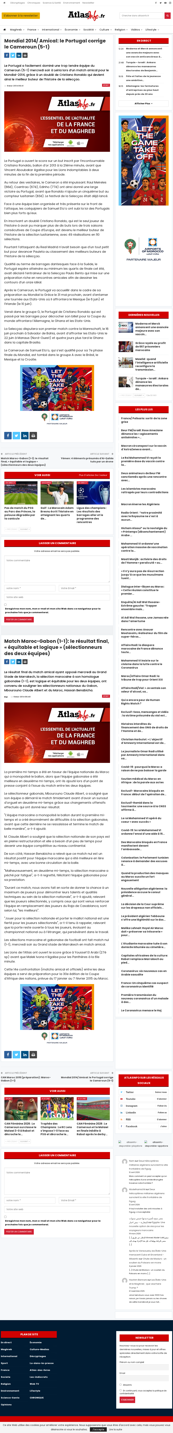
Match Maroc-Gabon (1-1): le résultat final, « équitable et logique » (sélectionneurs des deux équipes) (24, 462)
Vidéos (135, 29)
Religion (120, 29)
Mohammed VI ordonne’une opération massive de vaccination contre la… (144, 547)
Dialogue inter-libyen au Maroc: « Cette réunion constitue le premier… (142, 590)
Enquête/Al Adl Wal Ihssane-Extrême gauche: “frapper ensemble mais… (140, 605)
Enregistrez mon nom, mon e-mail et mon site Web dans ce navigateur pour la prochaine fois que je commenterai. (53, 610)
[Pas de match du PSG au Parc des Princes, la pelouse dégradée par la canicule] (21, 492)
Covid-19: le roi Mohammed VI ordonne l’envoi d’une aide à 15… (143, 832)
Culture (104, 29)
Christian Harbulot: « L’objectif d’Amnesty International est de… (143, 741)
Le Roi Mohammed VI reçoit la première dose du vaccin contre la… (143, 461)
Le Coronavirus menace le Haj (141, 1010)
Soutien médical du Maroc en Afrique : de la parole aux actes (142, 780)
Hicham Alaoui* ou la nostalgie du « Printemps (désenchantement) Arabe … (144, 531)
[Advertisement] (143, 1043)
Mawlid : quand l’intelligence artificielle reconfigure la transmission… (151, 364)
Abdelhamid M (137, 1189)
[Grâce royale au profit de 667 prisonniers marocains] (126, 346)
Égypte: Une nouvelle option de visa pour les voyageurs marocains (147, 1226)
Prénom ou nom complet (132, 1362)
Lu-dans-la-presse (42, 1363)
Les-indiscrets (39, 1377)
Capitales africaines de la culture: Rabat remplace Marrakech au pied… (144, 959)
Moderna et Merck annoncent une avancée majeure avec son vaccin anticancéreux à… (144, 52)
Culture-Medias (39, 1349)
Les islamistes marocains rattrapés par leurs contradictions (144, 492)
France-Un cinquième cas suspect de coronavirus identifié (144, 984)
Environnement (71, 2)
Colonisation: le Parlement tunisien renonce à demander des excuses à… (145, 861)
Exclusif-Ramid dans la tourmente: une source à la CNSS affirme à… (143, 806)
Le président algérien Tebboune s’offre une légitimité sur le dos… (143, 917)
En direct (10, 482)
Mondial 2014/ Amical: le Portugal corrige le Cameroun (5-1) (87, 1079)
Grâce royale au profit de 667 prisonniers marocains (150, 346)
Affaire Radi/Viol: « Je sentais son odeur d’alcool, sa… (143, 689)
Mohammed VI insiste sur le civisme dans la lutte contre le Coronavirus (141, 664)
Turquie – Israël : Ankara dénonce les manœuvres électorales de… (151, 384)
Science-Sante (10, 1397)
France (32, 29)
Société (88, 29)
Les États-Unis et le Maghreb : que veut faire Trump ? (147, 1283)
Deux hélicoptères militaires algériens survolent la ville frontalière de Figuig (148, 1164)
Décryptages (17, 2)
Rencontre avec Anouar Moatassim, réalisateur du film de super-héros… (144, 633)
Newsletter (88, 2)
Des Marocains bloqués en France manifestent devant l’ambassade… (144, 845)
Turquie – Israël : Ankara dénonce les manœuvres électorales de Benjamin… (142, 66)
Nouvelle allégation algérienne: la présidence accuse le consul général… (144, 892)
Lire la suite (115, 1429)
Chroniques (33, 2)
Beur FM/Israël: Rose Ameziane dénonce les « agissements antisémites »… (142, 434)
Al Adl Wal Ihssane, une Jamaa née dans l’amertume (144, 619)
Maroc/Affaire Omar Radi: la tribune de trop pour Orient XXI (142, 677)
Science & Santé (52, 2)
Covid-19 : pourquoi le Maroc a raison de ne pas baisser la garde (143, 768)
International (50, 29)
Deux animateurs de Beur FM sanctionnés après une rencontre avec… (144, 476)
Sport (106, 85)
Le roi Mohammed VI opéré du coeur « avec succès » (141, 820)
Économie (71, 29)
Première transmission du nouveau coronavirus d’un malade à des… (144, 998)
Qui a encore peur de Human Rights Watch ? (140, 701)
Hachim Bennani (138, 1279)
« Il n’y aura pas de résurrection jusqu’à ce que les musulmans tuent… (142, 574)
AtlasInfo (127, 1385)
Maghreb (16, 29)
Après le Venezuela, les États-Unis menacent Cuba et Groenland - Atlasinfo (147, 1254)
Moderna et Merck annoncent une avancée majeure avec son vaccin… (151, 329)
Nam (131, 1160)
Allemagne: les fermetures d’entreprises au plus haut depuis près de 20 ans (142, 90)
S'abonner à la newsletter (21, 16)
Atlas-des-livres (40, 1370)
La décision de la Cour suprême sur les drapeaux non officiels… (142, 905)
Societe (5, 1377)
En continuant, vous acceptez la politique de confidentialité (143, 1392)
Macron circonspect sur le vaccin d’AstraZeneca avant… (143, 447)
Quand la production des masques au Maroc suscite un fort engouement (145, 876)
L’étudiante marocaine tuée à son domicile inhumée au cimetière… (144, 945)
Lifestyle (151, 29)
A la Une (46, 1098)
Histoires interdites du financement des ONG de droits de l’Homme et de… (144, 727)
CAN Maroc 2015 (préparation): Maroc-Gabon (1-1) (26, 1079)
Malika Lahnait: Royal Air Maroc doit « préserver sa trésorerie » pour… (142, 931)
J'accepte (98, 1429)
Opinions (6, 1404)
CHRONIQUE (37, 1397)
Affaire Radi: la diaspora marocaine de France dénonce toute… (142, 648)
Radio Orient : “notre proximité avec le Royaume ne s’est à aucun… (141, 516)
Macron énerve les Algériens (140, 504)
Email (122, 1373)
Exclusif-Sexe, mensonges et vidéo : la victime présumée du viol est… (144, 713)
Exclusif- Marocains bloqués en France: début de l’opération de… (143, 792)
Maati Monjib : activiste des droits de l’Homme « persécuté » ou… (144, 560)
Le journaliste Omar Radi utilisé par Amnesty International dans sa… (143, 755)
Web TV (34, 1383)
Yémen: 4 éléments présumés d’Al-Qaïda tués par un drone (87, 460)
